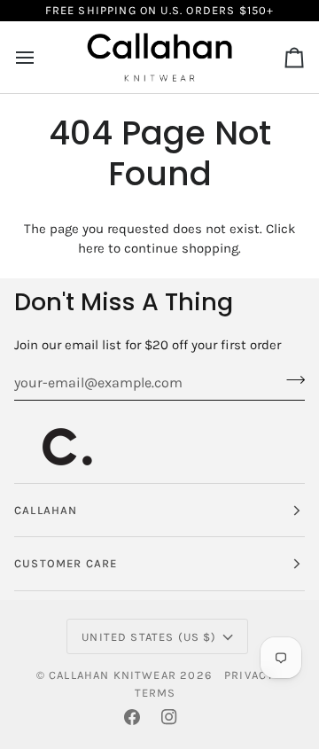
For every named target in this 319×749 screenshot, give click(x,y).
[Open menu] (40, 57)
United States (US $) (149, 637)
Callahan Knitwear (112, 675)
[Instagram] (169, 717)
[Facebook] (132, 717)
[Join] (290, 380)
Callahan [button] (45, 510)
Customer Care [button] (65, 563)
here (91, 248)
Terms (155, 692)
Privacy (249, 675)
